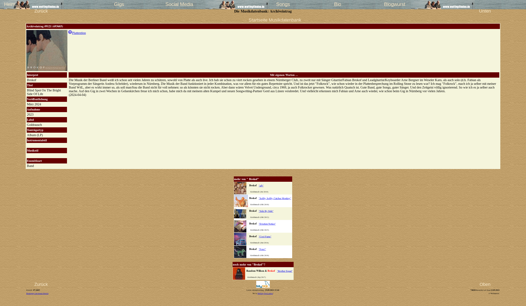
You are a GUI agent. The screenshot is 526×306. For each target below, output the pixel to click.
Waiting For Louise (265, 293)
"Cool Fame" (265, 236)
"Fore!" (262, 249)
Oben (485, 284)
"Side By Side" (266, 211)
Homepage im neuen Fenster (37, 293)
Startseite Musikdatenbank (263, 20)
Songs (283, 4)
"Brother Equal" (285, 271)
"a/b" (261, 185)
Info (228, 4)
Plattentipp (79, 33)
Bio (337, 4)
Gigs (119, 4)
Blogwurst (392, 4)
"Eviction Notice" (267, 223)
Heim (9, 4)
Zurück (41, 11)
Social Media (173, 4)
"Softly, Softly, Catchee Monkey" (275, 198)
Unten (485, 11)
